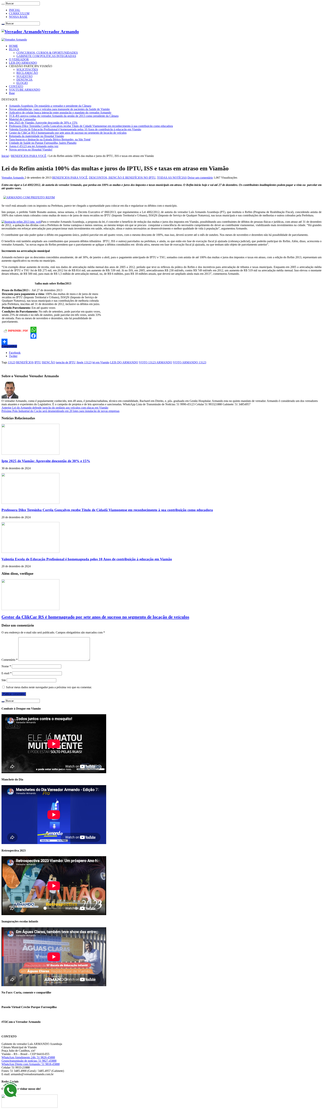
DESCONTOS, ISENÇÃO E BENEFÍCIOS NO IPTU (122, 177)
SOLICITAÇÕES (27, 69)
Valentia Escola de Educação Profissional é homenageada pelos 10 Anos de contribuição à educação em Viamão (75, 129)
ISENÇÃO (48, 362)
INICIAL (14, 10)
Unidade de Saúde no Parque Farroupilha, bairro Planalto (42, 142)
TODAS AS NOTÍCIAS (172, 177)
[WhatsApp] (161, 330)
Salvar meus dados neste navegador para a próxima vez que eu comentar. (49, 687)
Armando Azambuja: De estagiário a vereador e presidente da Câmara (50, 105)
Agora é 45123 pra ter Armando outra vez (33, 146)
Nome (6, 666)
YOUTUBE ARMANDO (24, 89)
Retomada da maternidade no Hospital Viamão (36, 136)
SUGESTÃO (24, 76)
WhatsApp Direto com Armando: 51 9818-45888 (30, 1064)
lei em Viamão (100, 362)
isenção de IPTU (66, 362)
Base (12, 93)
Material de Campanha (22, 119)
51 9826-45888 (46, 1057)
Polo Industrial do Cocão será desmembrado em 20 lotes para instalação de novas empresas (60, 411)
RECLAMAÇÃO (27, 72)
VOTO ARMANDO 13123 (189, 362)
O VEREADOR (19, 59)
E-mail (6, 673)
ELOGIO (22, 83)
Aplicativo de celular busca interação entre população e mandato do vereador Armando (60, 112)
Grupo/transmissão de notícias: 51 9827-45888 (28, 1060)
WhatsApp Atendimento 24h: (19, 1057)
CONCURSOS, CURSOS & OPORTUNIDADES (47, 52)
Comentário (9, 659)
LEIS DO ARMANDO (23, 62)
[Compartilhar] (161, 342)
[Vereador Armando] (14, 39)
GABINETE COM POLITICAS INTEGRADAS (46, 56)
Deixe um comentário (200, 177)
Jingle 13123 (84, 362)
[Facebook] (161, 336)
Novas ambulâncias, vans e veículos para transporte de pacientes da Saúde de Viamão (59, 109)
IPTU (37, 362)
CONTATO (16, 86)
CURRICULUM (19, 13)
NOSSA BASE (18, 16)
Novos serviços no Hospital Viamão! (30, 149)
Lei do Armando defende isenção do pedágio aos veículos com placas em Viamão (54, 407)
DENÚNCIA (24, 79)
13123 (11, 362)
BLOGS (14, 49)
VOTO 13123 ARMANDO (155, 362)
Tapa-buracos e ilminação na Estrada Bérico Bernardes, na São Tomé (49, 139)
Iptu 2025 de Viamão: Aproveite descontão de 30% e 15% (43, 122)
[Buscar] (2, 4)
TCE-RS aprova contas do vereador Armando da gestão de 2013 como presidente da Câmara (64, 115)
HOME (13, 46)
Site (3, 680)
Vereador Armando (13, 177)
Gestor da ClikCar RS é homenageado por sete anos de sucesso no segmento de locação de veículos (68, 132)
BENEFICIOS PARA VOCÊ (28, 155)
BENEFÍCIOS (25, 362)
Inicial (5, 155)
